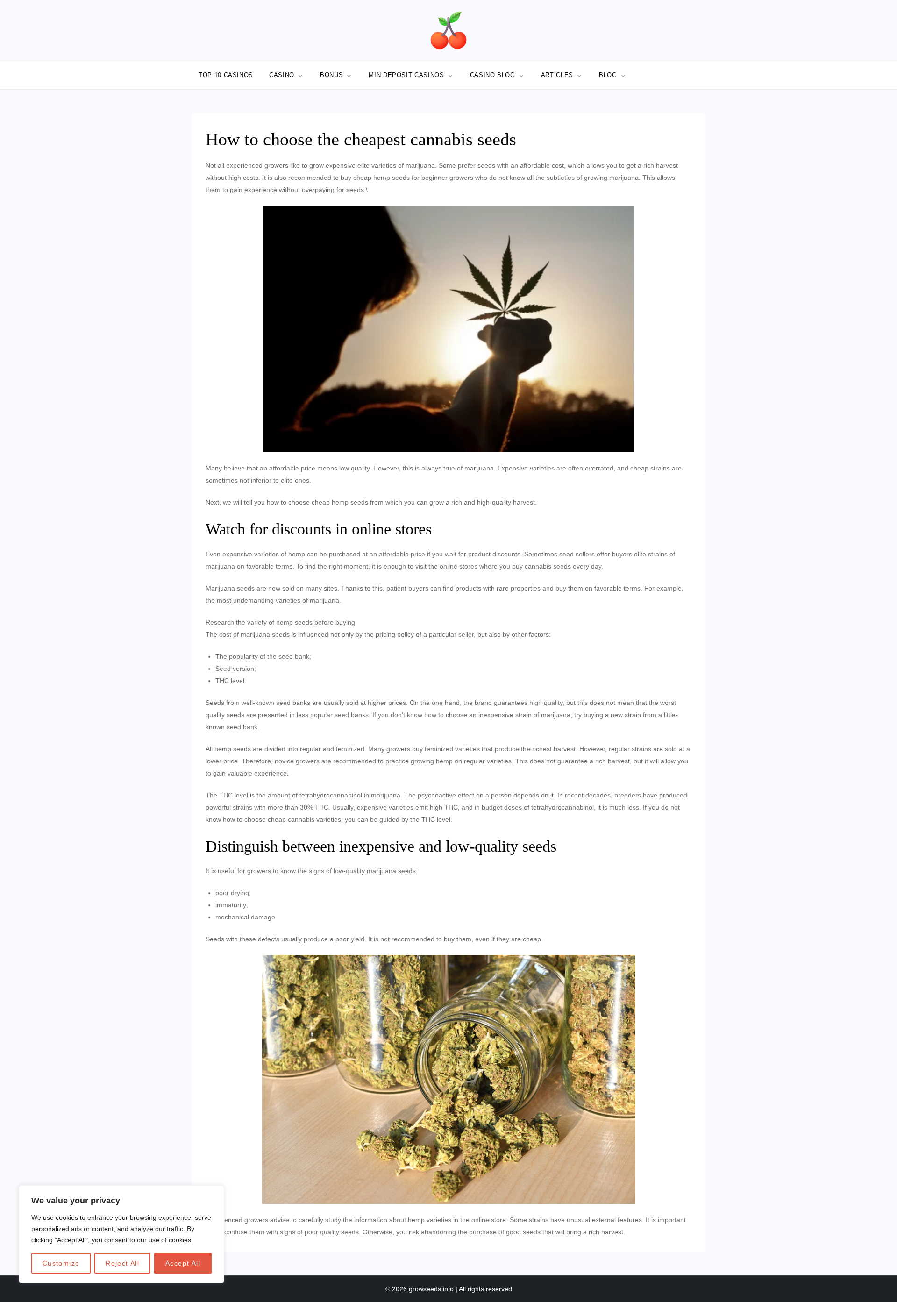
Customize (61, 1263)
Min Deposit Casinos (406, 74)
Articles (557, 74)
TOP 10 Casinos (226, 74)
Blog (608, 74)
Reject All (122, 1263)
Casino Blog (492, 74)
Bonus (331, 74)
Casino (281, 74)
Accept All (182, 1263)
